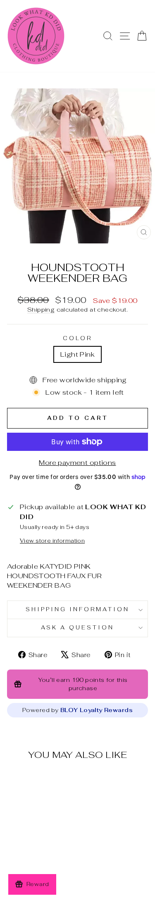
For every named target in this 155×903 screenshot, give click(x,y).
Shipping (41, 309)
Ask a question (77, 627)
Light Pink (77, 354)
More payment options (77, 462)
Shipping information (77, 609)
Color (78, 338)
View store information (52, 540)
